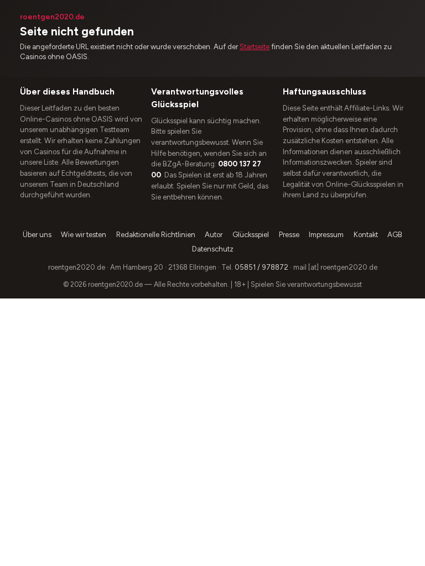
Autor (213, 234)
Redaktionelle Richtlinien (155, 234)
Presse (289, 234)
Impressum (326, 234)
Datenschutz (213, 249)
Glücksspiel (250, 234)
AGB (394, 234)
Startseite (254, 47)
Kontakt (366, 234)
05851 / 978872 (261, 267)
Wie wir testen (83, 234)
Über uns (37, 234)
